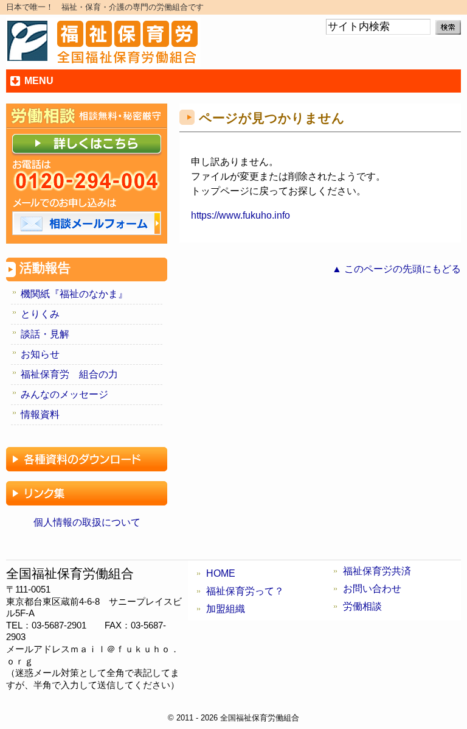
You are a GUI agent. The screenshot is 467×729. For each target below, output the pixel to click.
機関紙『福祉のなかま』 (74, 294)
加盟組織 (225, 609)
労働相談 (362, 606)
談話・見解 (45, 334)
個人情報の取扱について (86, 522)
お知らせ (40, 354)
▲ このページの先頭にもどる (396, 269)
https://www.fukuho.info (240, 215)
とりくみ (40, 314)
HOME (220, 573)
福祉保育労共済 (377, 571)
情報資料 (40, 414)
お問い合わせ (372, 588)
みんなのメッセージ (64, 394)
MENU (39, 81)
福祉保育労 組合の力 (69, 374)
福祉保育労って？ (245, 591)
